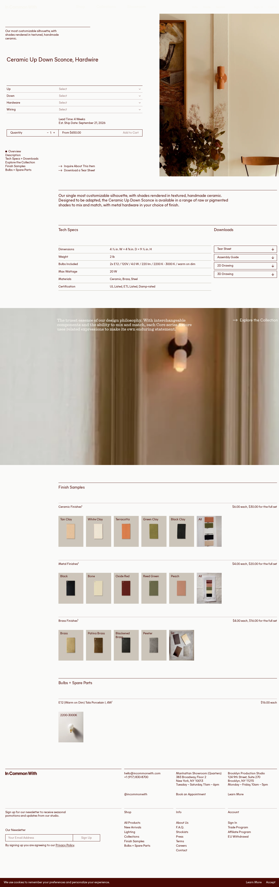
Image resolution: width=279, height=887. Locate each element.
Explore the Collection (20, 162)
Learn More (254, 882)
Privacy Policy (65, 845)
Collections (106, 6)
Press (179, 836)
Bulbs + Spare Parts (18, 170)
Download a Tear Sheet (79, 170)
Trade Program (238, 827)
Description (13, 155)
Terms (180, 841)
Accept (270, 882)
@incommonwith (135, 794)
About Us (182, 823)
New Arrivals (132, 827)
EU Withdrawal (238, 836)
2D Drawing (225, 265)
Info (195, 7)
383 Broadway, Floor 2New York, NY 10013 (191, 779)
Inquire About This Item (79, 166)
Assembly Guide (228, 257)
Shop (80, 6)
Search (220, 7)
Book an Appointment (191, 794)
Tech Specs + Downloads (21, 159)
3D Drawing (225, 274)
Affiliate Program (239, 832)
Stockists (182, 832)
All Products (132, 823)
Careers (181, 846)
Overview (14, 151)
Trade (206, 7)
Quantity (16, 133)
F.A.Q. (180, 827)
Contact (181, 850)
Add (72, 531)
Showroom (136, 6)
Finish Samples (15, 166)
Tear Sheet (224, 249)
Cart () (272, 7)
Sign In (258, 7)
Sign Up (86, 838)
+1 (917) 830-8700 (136, 777)
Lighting (129, 832)
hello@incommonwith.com (142, 773)
